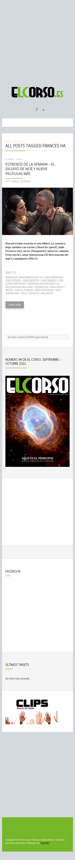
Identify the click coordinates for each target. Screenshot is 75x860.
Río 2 (24, 293)
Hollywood (57, 286)
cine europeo (31, 280)
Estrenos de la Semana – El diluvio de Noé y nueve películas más (30, 169)
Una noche (47, 293)
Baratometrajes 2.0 (31, 277)
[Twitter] (42, 108)
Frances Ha (41, 286)
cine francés (49, 280)
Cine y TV (10, 272)
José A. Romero (21, 181)
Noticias (19, 141)
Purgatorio (12, 293)
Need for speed (44, 290)
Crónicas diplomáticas (41, 283)
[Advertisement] (37, 41)
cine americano (54, 277)
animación (11, 277)
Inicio (8, 141)
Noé (58, 290)
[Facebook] (34, 108)
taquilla (34, 293)
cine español (13, 280)
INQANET (45, 843)
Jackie (9, 290)
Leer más (14, 304)
